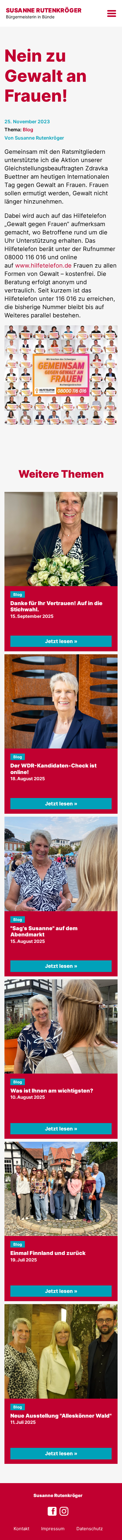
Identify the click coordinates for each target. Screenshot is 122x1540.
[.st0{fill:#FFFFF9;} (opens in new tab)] (64, 1511)
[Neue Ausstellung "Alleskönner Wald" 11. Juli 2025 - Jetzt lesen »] (61, 1351)
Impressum (53, 1528)
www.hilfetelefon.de (43, 265)
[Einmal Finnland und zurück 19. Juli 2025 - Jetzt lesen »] (61, 1189)
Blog (28, 129)
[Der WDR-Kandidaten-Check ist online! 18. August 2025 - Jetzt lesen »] (61, 701)
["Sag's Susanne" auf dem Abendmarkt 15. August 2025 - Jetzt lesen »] (61, 864)
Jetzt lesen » (61, 641)
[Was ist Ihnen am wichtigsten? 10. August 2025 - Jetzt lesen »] (61, 1026)
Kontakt (21, 1528)
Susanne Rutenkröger (58, 1495)
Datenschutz (89, 1528)
